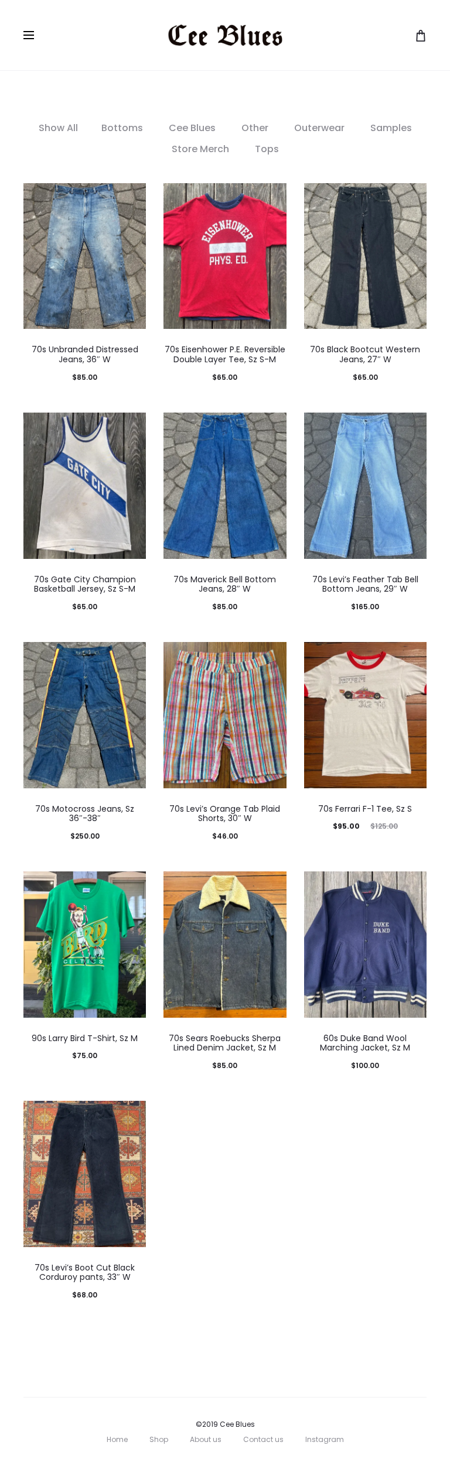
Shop (158, 1439)
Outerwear (319, 128)
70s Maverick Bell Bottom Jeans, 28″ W (224, 584)
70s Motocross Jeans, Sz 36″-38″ (84, 814)
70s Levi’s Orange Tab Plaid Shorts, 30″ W (224, 814)
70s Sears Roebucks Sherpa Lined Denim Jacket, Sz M (225, 1043)
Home (117, 1439)
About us (205, 1439)
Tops (267, 149)
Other (254, 128)
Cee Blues (192, 128)
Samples (391, 128)
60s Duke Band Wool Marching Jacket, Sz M (365, 1043)
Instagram (324, 1439)
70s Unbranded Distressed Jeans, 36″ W (85, 354)
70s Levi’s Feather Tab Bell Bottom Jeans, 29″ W (365, 584)
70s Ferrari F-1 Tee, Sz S (365, 809)
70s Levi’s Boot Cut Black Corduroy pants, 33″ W (85, 1272)
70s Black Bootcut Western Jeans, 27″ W (365, 354)
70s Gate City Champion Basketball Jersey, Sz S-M (85, 584)
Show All (58, 128)
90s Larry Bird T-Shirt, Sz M (85, 1038)
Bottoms (122, 128)
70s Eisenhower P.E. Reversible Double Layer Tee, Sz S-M (225, 354)
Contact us (263, 1439)
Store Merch (200, 149)
